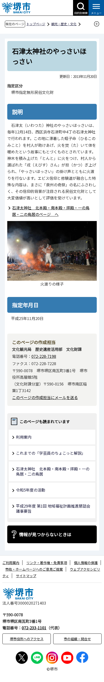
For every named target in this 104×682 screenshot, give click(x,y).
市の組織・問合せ (77, 638)
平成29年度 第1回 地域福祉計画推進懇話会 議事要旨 (53, 508)
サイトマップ (26, 575)
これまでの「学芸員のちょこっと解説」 (50, 453)
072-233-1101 (34, 628)
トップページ (35, 24)
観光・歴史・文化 (63, 24)
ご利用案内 (10, 562)
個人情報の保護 (86, 562)
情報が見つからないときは (45, 534)
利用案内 (23, 437)
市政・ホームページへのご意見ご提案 (34, 569)
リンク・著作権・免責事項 (46, 562)
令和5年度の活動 (30, 490)
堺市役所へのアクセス (27, 638)
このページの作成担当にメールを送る (45, 397)
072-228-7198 (43, 356)
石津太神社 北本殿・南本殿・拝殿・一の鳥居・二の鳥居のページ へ (50, 211)
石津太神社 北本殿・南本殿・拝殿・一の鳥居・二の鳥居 (52, 471)
